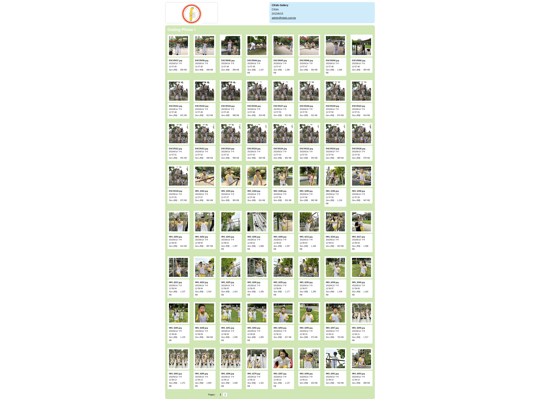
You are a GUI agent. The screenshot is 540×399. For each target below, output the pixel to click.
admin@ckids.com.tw (284, 17)
